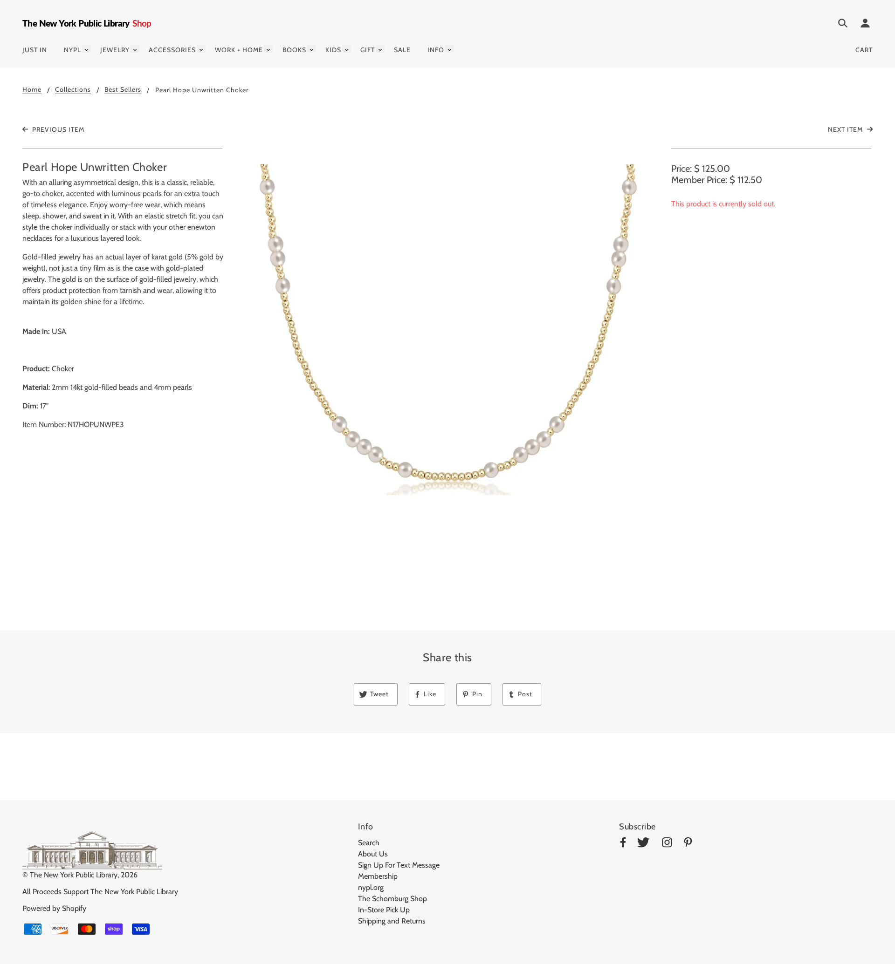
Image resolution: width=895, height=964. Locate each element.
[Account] (865, 24)
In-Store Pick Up (384, 909)
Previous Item (57, 129)
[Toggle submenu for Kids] (346, 49)
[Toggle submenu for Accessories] (201, 49)
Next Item (846, 129)
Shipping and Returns (392, 920)
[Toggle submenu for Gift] (380, 49)
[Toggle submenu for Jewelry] (135, 49)
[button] (447, 371)
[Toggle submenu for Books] (311, 49)
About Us (373, 853)
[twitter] (643, 844)
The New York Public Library (73, 874)
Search (368, 842)
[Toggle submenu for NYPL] (86, 49)
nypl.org (371, 887)
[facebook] (623, 844)
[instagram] (667, 844)
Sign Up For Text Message (399, 865)
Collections (73, 90)
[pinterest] (688, 844)
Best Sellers (122, 90)
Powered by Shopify (54, 908)
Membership (378, 876)
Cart (864, 50)
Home (31, 90)
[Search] (843, 24)
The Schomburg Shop (392, 898)
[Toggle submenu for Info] (449, 49)
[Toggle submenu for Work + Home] (268, 49)
